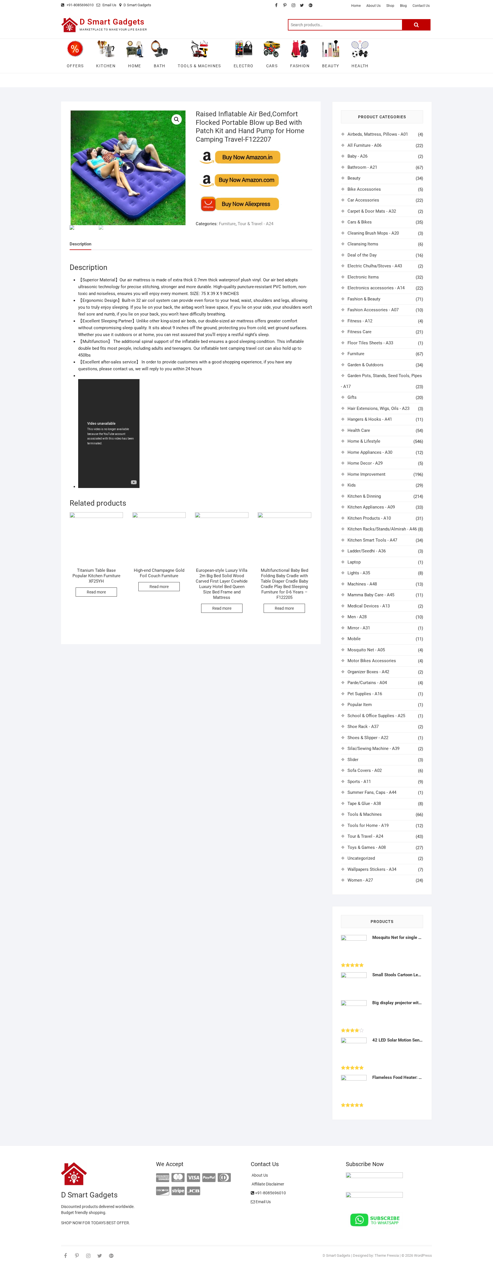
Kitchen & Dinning (364, 496)
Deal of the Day (362, 255)
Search (416, 24)
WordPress (423, 1255)
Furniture (227, 223)
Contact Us (421, 6)
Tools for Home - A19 (368, 825)
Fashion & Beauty (363, 299)
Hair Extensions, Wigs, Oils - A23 (378, 408)
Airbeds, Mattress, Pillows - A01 (377, 134)
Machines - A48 (362, 584)
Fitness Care (359, 331)
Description (80, 244)
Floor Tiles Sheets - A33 (370, 342)
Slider (352, 759)
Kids (351, 485)
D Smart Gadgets (138, 5)
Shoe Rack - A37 (363, 726)
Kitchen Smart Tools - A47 (372, 540)
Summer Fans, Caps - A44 (371, 792)
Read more (96, 592)
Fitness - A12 (359, 321)
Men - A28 (357, 616)
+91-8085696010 (80, 5)
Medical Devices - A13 (368, 606)
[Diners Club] (224, 1178)
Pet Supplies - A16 (364, 693)
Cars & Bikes (359, 222)
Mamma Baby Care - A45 (370, 594)
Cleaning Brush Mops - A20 (373, 233)
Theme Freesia (387, 1255)
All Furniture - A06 (364, 145)
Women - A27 (360, 880)
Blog (403, 6)
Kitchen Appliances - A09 (371, 507)
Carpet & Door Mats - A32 (371, 211)
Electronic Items (363, 277)
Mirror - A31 (358, 628)
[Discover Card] (162, 1191)
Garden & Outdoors (365, 364)
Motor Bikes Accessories (371, 660)
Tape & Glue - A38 (364, 803)
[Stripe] (178, 1191)
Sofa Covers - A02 (364, 770)
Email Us (109, 5)
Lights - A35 (358, 572)
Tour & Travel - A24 (255, 223)
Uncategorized (361, 858)
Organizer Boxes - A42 (368, 671)
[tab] (80, 244)
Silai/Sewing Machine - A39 (373, 748)
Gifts (352, 397)
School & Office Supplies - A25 (376, 715)
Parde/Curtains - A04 (367, 682)
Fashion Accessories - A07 (373, 309)
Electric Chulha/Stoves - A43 (374, 266)
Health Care (358, 430)
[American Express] (162, 1178)
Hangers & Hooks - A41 (369, 419)
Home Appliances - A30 (369, 452)
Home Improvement (366, 474)
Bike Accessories (364, 189)
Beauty (353, 178)
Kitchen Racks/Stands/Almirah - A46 (382, 529)
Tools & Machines (364, 814)
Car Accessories (363, 200)
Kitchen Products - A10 (369, 518)
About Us (373, 6)
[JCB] (193, 1191)
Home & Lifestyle (363, 441)
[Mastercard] (178, 1178)
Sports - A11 (359, 781)
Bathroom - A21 (362, 167)
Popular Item (359, 704)
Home (356, 6)
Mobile (354, 638)
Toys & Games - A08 (366, 847)
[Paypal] (208, 1178)
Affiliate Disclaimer (267, 1184)
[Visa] (193, 1178)
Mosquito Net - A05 (366, 649)
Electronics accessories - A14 (376, 287)
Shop (390, 6)
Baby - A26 (357, 156)
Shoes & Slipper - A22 (367, 737)
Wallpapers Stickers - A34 (371, 869)
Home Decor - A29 (365, 463)
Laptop (354, 562)
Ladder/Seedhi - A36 (366, 551)
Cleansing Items (362, 244)
